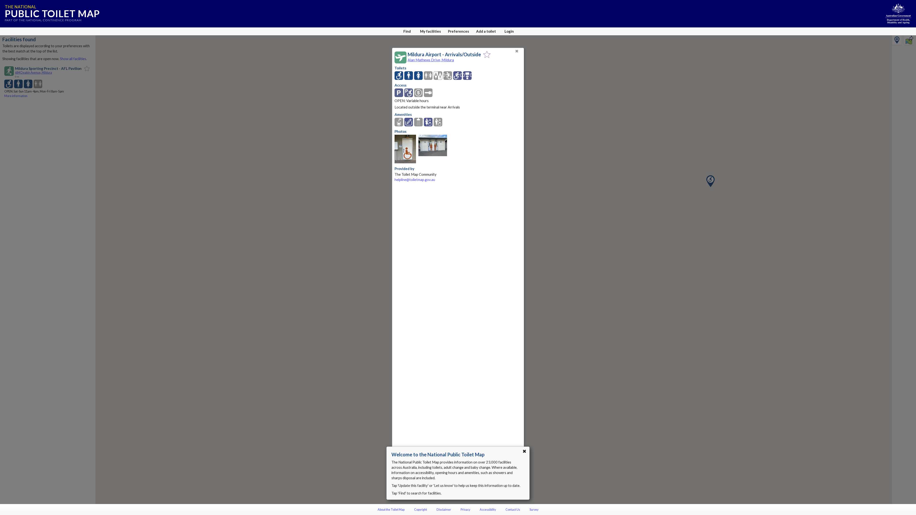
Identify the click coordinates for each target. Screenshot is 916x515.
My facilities (430, 31)
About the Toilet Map (391, 509)
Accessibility (488, 509)
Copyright (420, 509)
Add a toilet (486, 31)
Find (407, 31)
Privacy (465, 509)
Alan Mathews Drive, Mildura (431, 60)
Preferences (458, 31)
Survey (534, 509)
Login (509, 31)
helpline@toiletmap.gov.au (415, 180)
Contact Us (512, 509)
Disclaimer (444, 509)
